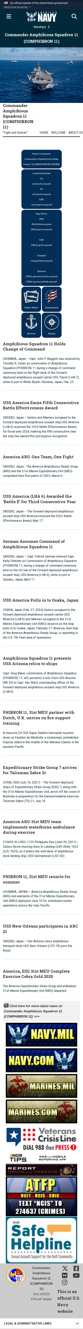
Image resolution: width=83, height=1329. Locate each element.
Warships (40, 27)
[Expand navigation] (8, 17)
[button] (18, 7)
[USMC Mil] (41, 1084)
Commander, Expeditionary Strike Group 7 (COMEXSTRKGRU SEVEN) (41, 159)
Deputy (51, 333)
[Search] (74, 17)
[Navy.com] (41, 1059)
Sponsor (31, 333)
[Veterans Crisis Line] (41, 1137)
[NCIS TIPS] (41, 1163)
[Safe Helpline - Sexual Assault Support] (41, 1239)
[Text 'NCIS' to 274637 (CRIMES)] (41, 1195)
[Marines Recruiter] (41, 1110)
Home (44, 132)
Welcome (58, 132)
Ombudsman (51, 307)
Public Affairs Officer (31, 309)
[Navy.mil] (41, 1033)
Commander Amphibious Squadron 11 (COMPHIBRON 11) (18, 116)
